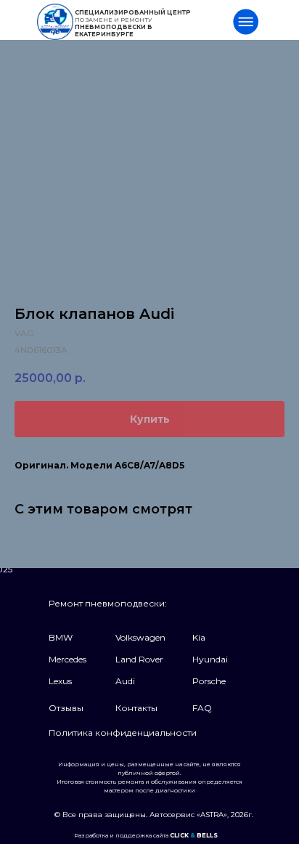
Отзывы (66, 707)
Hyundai (210, 659)
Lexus (60, 680)
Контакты (136, 707)
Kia (198, 637)
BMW (61, 637)
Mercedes (67, 659)
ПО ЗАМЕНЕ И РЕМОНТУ (133, 23)
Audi (125, 680)
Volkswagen (140, 637)
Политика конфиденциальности (123, 732)
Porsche (209, 680)
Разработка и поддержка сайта (146, 835)
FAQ (202, 707)
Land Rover (139, 659)
